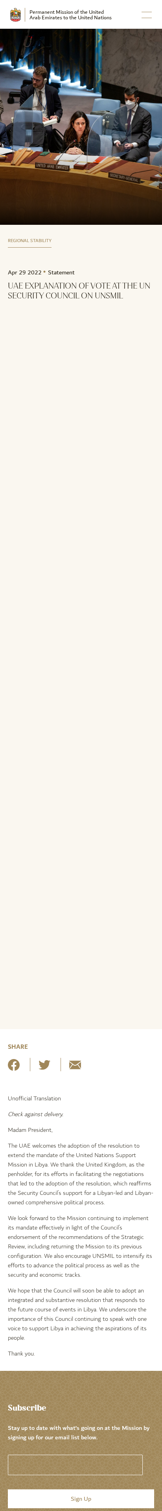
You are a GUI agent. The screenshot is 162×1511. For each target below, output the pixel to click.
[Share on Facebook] (14, 1068)
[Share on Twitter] (44, 1068)
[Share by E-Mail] (75, 1068)
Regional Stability (30, 240)
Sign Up (81, 1499)
